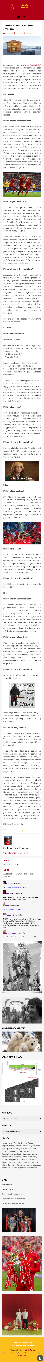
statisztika (33, 1159)
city (30, 1145)
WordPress (22, 1355)
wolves (14, 1167)
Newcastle (32, 1156)
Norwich (5, 1159)
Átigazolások (32, 1167)
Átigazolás (22, 1167)
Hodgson (22, 1151)
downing (16, 1148)
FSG (29, 1148)
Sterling (5, 1162)
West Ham (6, 1167)
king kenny (31, 1151)
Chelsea (25, 1145)
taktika (4, 1165)
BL (19, 1143)
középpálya (26, 1154)
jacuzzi (27, 830)
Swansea (26, 1162)
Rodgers (12, 1159)
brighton (5, 1145)
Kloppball (5, 1154)
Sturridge (12, 1162)
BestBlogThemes (24, 1353)
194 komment (31, 33)
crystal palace (7, 1148)
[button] (40, 1358)
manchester (6, 1156)
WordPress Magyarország (13, 1203)
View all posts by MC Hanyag (15, 853)
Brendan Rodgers (28, 1143)
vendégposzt (35, 1165)
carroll (18, 1145)
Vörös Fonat (30, 1350)
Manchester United (19, 1156)
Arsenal (4, 1143)
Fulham (35, 1148)
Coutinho (36, 1145)
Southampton (22, 1159)
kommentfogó (15, 1154)
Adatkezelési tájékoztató (23, 1343)
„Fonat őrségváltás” (32, 65)
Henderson (13, 1151)
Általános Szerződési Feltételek (23, 1346)
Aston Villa (12, 1143)
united (26, 1165)
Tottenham (18, 1165)
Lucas (34, 1154)
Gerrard (5, 1151)
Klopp (38, 1151)
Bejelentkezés (8, 1189)
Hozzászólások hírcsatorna (13, 1198)
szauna (32, 830)
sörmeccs (35, 1162)
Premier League (14, 830)
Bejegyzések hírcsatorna (12, 1194)
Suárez (19, 1162)
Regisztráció (7, 1184)
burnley (12, 1145)
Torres (10, 1165)
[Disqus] (22, 908)
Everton (24, 1148)
